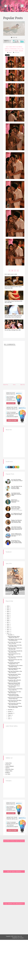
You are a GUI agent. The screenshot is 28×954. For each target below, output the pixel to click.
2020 (8, 631)
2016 (8, 638)
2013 (8, 643)
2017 (8, 636)
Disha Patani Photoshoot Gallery (12, 608)
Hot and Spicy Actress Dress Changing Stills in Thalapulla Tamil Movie (14, 63)
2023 (8, 625)
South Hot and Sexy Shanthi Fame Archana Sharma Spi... (15, 712)
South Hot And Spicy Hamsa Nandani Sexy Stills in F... (14, 651)
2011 (8, 647)
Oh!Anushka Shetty (9, 783)
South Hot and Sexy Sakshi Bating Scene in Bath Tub (15, 703)
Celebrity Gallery (8, 785)
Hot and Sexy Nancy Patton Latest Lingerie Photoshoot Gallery (15, 522)
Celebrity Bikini (8, 777)
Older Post (22, 398)
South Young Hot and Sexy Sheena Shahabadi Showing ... (15, 680)
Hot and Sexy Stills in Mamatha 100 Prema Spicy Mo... (14, 695)
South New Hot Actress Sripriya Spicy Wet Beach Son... (14, 689)
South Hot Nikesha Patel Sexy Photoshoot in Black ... (14, 692)
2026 (8, 620)
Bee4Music (7, 786)
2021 (8, 629)
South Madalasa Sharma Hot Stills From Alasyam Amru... (15, 654)
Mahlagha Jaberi (8, 584)
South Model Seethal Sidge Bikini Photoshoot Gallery (16, 508)
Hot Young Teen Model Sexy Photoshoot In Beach (16, 494)
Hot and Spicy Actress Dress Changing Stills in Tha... (14, 677)
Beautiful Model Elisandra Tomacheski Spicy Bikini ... (14, 709)
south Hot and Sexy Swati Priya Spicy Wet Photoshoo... (14, 718)
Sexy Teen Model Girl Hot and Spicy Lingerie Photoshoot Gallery (16, 501)
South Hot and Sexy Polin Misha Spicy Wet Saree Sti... (14, 715)
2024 (8, 623)
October (10, 725)
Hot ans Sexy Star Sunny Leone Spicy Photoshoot (14, 657)
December (10, 649)
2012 (8, 645)
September (10, 727)
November (10, 723)
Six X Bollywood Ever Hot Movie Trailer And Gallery (16, 528)
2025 (8, 622)
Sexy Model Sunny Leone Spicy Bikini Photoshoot (14, 706)
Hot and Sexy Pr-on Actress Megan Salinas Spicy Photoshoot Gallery (16, 555)
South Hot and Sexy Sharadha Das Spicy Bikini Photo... (15, 666)
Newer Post (5, 398)
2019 (8, 633)
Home (14, 398)
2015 (8, 640)
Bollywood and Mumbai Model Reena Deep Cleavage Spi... (14, 698)
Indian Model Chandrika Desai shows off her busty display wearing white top (16, 542)
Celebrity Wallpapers (9, 780)
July (9, 731)
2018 (8, 634)
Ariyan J (10, 66)
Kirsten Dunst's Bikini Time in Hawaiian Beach (14, 701)
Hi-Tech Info (7, 778)
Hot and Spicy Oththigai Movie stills (13, 344)
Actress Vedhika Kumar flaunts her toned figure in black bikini (16, 549)
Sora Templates (20, 952)
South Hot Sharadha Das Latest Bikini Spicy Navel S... (14, 683)
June (9, 732)
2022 (8, 627)
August (9, 729)
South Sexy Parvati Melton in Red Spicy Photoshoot (15, 686)
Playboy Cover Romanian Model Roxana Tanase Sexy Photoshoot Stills (16, 535)
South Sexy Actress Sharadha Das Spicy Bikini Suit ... (15, 671)
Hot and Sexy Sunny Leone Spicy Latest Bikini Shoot (15, 660)
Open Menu (22, 5)
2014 (8, 642)
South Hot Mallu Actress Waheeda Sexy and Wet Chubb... (15, 721)
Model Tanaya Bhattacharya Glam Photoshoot (15, 515)
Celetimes (7, 782)
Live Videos (7, 788)
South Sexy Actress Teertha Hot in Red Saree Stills (15, 663)
